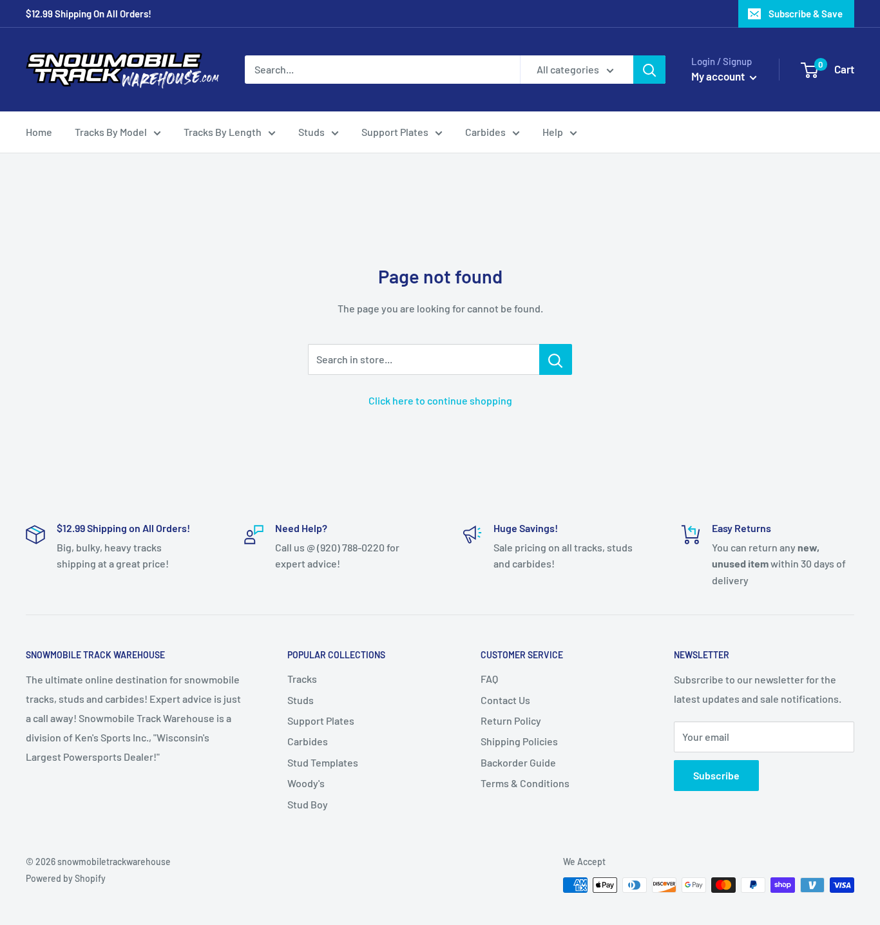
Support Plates (394, 132)
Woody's (306, 783)
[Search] (649, 69)
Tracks (302, 678)
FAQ (489, 678)
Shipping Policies (519, 741)
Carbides (485, 132)
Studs (311, 132)
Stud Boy (307, 804)
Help (552, 132)
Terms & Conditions (525, 783)
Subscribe (716, 775)
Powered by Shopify (66, 878)
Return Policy (511, 720)
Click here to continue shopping (440, 400)
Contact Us (505, 700)
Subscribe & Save (806, 13)
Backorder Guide (518, 762)
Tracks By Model (111, 132)
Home (39, 132)
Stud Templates (322, 762)
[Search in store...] (555, 359)
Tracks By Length (223, 132)
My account (719, 76)
